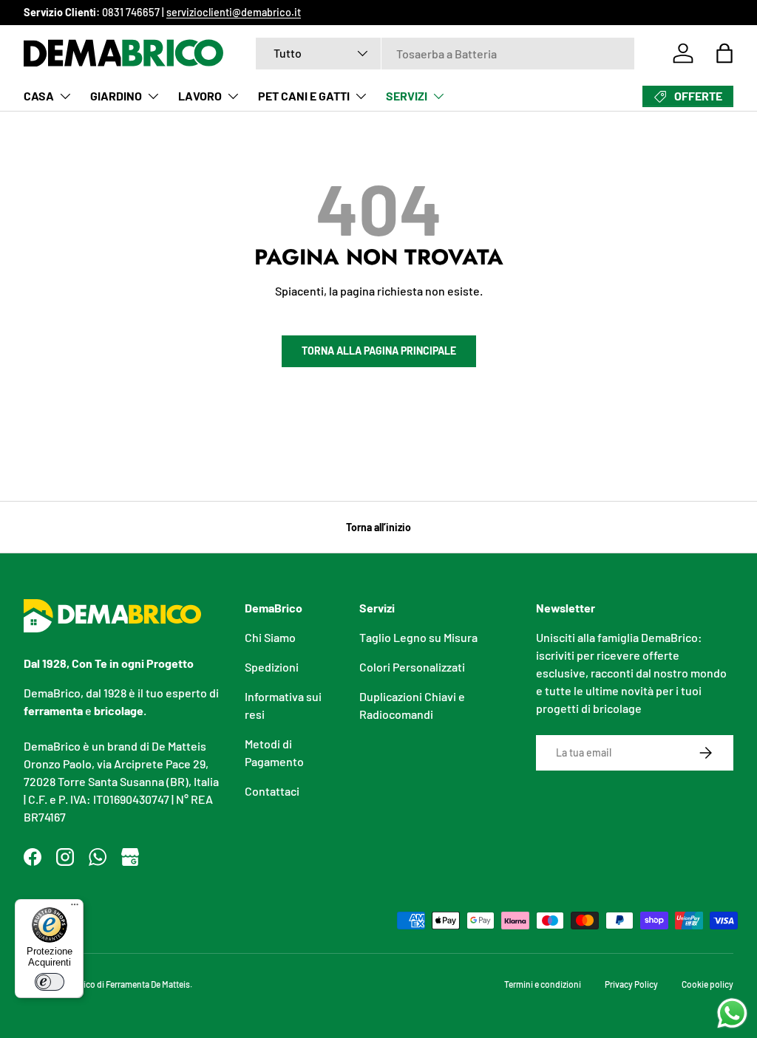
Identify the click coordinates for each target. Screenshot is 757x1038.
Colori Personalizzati (412, 667)
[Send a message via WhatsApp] (732, 1013)
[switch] (49, 982)
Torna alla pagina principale (379, 350)
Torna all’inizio (378, 527)
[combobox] (445, 53)
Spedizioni (272, 667)
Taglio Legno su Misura (418, 637)
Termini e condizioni (542, 984)
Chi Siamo (270, 637)
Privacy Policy (631, 984)
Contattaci (272, 791)
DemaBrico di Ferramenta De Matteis (122, 984)
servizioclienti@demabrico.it (233, 12)
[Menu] (75, 908)
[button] (724, 53)
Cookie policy (707, 984)
